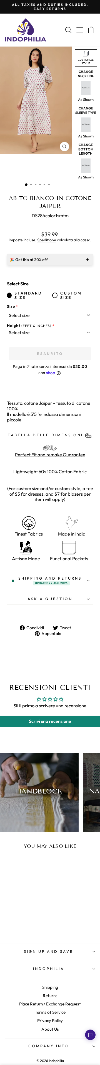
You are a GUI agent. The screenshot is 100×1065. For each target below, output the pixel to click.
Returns (50, 995)
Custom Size (71, 295)
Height (29, 325)
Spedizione (46, 240)
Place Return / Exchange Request (50, 1004)
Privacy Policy (50, 1020)
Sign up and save (49, 951)
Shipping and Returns (50, 580)
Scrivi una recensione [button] (50, 721)
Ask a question (50, 598)
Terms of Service (50, 1012)
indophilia (48, 968)
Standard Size (28, 295)
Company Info (48, 1046)
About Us (50, 1029)
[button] (90, 1035)
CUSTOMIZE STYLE (86, 61)
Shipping (50, 987)
